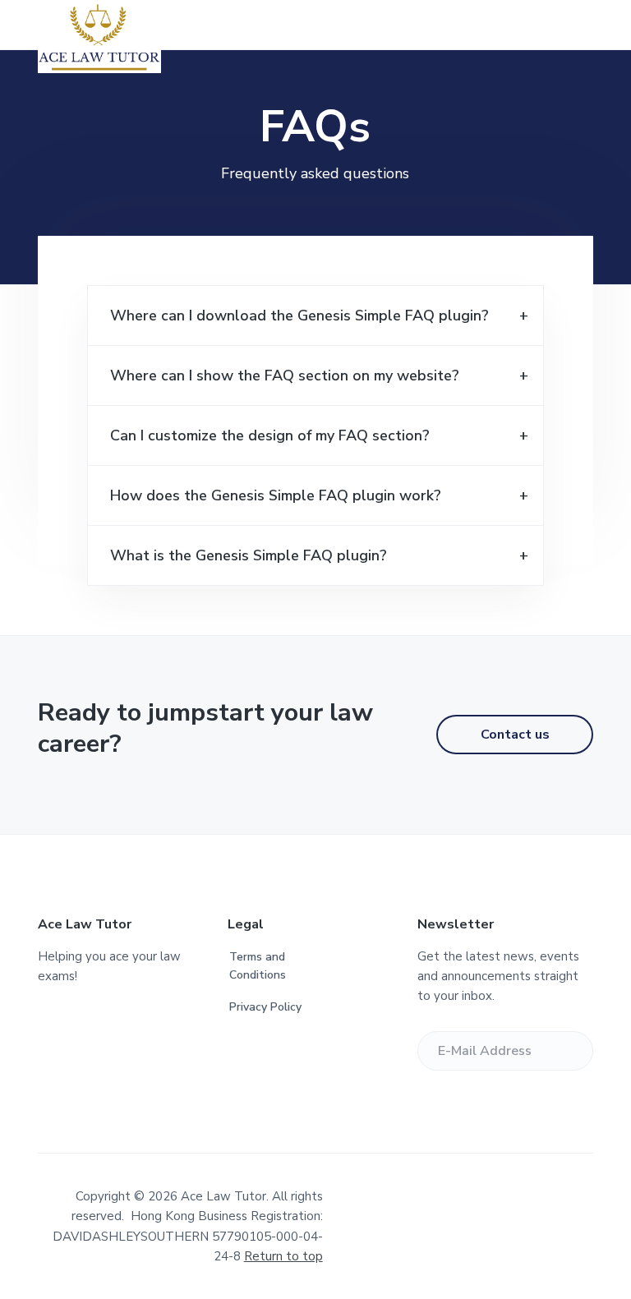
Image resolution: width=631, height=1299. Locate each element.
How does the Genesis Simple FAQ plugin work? (275, 495)
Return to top (283, 1256)
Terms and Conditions (257, 966)
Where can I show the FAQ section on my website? (284, 375)
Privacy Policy (265, 1007)
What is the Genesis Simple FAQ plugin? (248, 555)
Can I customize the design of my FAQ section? (270, 435)
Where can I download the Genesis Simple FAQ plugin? (299, 315)
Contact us (515, 735)
